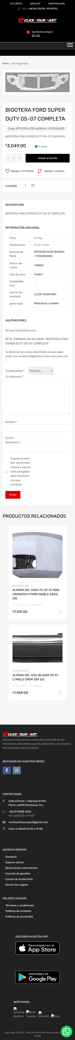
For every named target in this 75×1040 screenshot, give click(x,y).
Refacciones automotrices (21, 868)
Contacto (11, 856)
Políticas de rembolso (18, 911)
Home (5, 63)
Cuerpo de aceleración (19, 879)
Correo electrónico (13, 440)
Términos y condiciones (19, 905)
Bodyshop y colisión (46, 303)
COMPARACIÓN (56, 3)
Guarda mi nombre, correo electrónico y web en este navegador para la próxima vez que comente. (21, 471)
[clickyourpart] (37, 21)
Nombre (11, 422)
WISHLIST (35, 3)
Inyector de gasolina (17, 873)
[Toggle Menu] (70, 46)
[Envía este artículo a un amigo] (32, 185)
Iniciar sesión (37, 8)
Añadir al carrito (47, 158)
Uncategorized (20, 585)
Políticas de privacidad (19, 916)
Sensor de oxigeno (16, 884)
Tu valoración (14, 376)
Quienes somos (14, 862)
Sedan (38, 274)
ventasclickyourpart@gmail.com (28, 822)
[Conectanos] (7, 770)
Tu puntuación (14, 370)
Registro (52, 8)
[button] (66, 1031)
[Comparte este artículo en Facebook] (25, 185)
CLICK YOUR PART (45, 294)
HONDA (39, 265)
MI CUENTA (16, 3)
